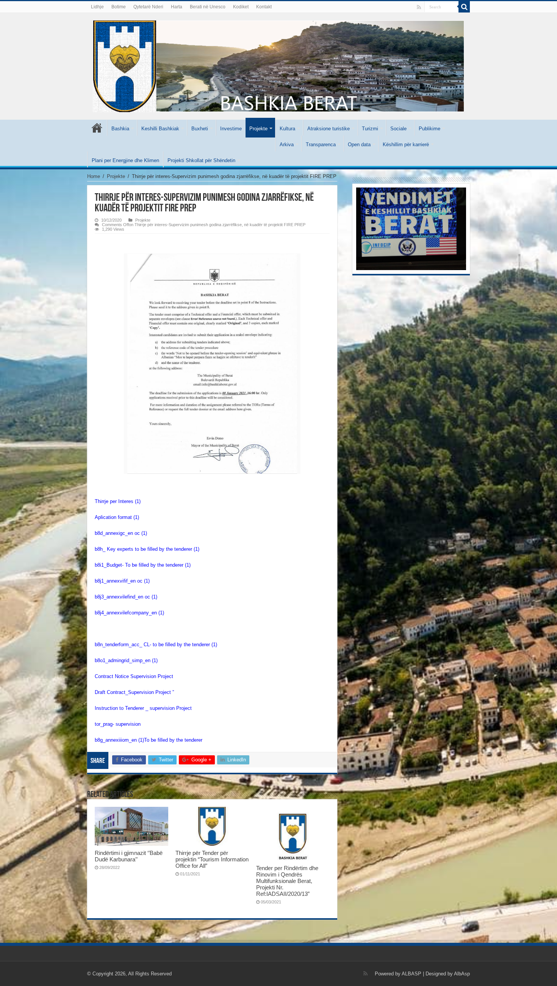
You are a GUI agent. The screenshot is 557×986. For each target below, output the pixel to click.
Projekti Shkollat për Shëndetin (201, 160)
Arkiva (287, 144)
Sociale (398, 128)
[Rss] (419, 7)
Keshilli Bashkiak (160, 128)
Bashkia (120, 128)
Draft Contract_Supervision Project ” (134, 692)
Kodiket (241, 6)
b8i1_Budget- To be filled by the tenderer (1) (143, 565)
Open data (359, 144)
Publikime (429, 128)
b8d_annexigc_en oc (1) (121, 533)
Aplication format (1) (117, 517)
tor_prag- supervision (118, 724)
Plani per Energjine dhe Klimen (125, 160)
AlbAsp (462, 974)
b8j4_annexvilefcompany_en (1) (129, 613)
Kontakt (264, 6)
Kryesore (97, 128)
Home (93, 176)
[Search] (464, 7)
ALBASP (411, 974)
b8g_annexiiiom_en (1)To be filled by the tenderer (148, 740)
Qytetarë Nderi (148, 6)
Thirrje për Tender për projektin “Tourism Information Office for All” (212, 859)
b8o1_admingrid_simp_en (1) (126, 660)
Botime (118, 6)
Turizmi (370, 128)
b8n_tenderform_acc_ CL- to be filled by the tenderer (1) (156, 644)
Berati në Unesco (207, 6)
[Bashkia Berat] (278, 65)
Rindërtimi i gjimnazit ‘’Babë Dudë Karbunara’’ (129, 856)
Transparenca (321, 144)
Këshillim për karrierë (406, 144)
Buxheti (199, 128)
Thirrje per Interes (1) (118, 501)
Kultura (287, 128)
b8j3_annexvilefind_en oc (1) (126, 597)
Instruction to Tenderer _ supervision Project (143, 708)
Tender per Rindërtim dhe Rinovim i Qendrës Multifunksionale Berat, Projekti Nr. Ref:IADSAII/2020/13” (287, 881)
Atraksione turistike (328, 128)
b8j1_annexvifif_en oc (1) (122, 581)
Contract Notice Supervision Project (134, 676)
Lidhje (97, 6)
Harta (176, 6)
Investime (231, 128)
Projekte (258, 128)
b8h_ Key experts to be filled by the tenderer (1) (147, 549)
